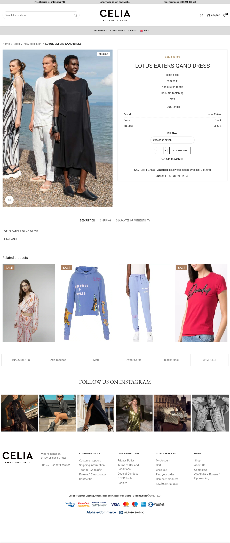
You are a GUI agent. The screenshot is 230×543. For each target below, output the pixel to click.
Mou (96, 360)
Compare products (167, 479)
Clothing (206, 169)
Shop (17, 43)
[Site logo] (115, 15)
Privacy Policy (126, 460)
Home (6, 43)
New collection (32, 43)
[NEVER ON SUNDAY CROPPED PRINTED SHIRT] (29, 303)
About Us (199, 465)
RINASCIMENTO (20, 360)
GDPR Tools (125, 478)
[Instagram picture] (19, 413)
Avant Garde (133, 360)
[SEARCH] (76, 15)
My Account (163, 460)
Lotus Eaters (172, 56)
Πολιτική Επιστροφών (92, 474)
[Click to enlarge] (9, 200)
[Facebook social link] (166, 176)
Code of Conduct (128, 473)
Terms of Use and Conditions (128, 467)
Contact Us (85, 479)
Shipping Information (92, 465)
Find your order (165, 474)
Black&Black (171, 360)
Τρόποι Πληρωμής (90, 470)
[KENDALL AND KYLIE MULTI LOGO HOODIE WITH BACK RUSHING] (86, 303)
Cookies (122, 483)
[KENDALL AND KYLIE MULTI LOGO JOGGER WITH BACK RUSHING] (144, 303)
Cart (158, 465)
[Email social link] (174, 176)
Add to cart (180, 150)
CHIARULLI (209, 360)
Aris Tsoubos (58, 360)
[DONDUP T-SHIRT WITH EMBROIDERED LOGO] (201, 303)
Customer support (90, 460)
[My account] (201, 15)
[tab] (87, 219)
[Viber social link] (187, 176)
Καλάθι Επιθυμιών (167, 483)
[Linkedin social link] (183, 176)
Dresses (195, 169)
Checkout (161, 470)
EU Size (172, 133)
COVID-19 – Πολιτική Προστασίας (207, 476)
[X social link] (170, 176)
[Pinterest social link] (179, 176)
